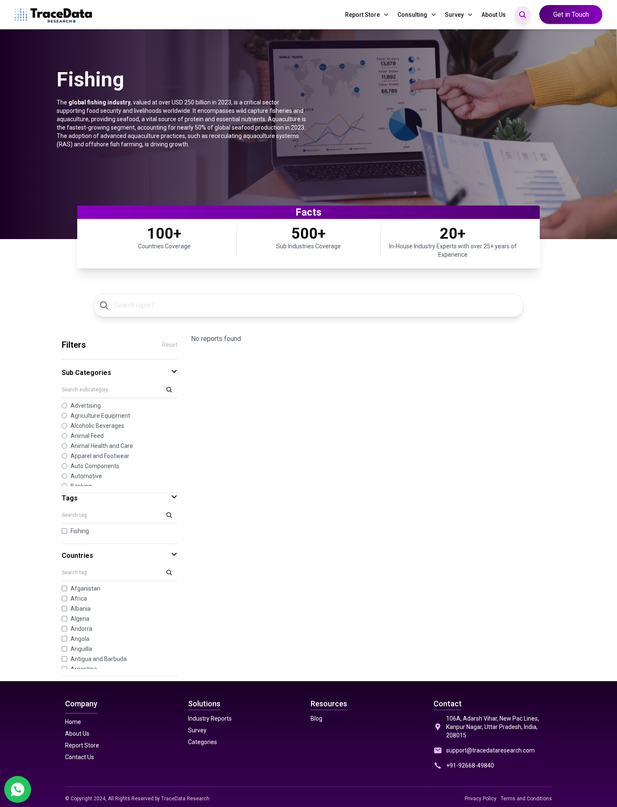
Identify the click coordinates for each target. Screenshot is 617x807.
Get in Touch (571, 14)
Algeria (80, 618)
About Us (493, 14)
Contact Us (79, 757)
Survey (454, 14)
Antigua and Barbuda (99, 659)
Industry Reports (210, 718)
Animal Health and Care (102, 446)
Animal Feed (87, 435)
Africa (79, 598)
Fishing (80, 531)
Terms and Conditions (526, 799)
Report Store (362, 14)
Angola (80, 638)
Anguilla (81, 649)
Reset (170, 344)
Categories (202, 742)
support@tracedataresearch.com (490, 750)
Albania (81, 608)
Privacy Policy (481, 799)
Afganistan (85, 588)
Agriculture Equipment (100, 415)
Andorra (81, 628)
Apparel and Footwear (100, 456)
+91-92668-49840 (470, 765)
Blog (316, 718)
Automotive (86, 476)
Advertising (86, 405)
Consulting (412, 14)
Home (73, 721)
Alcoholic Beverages (97, 425)
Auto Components (95, 466)
